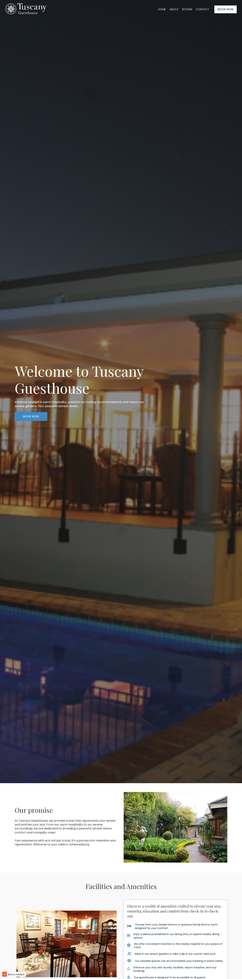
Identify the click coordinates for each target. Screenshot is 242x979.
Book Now (225, 9)
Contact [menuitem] (202, 9)
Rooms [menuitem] (187, 9)
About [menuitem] (174, 9)
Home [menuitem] (162, 9)
